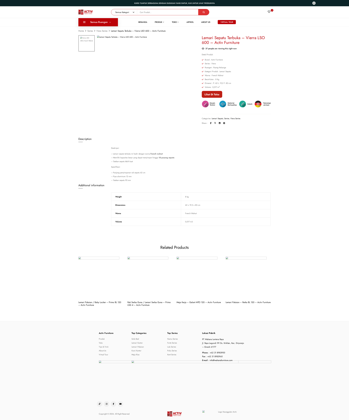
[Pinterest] (224, 123)
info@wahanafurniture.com (221, 360)
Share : (204, 123)
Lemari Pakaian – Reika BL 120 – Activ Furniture (248, 302)
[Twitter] (215, 123)
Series (90, 30)
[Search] (203, 12)
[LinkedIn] (219, 123)
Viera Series (101, 30)
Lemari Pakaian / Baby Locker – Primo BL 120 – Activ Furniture (99, 303)
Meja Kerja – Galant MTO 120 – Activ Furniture (199, 302)
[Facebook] (210, 123)
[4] (269, 12)
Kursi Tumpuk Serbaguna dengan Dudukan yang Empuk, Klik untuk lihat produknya (174, 3)
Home (81, 30)
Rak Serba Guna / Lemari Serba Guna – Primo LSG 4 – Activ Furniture (149, 303)
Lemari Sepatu (217, 118)
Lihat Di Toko (211, 94)
